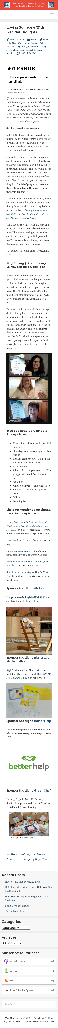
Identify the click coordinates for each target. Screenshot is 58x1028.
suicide (9, 53)
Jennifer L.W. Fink (28, 53)
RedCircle (21, 92)
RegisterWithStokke (36, 597)
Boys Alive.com (47, 1021)
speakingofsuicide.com (18, 550)
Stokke (21, 49)
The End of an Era (14, 911)
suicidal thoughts (33, 49)
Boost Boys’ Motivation (17, 905)
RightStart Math (31, 46)
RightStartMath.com (19, 677)
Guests (33, 39)
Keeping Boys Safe (37, 859)
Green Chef (17, 43)
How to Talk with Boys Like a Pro (22, 881)
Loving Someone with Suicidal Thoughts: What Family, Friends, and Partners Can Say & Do (27, 213)
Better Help (42, 721)
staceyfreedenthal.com (17, 540)
